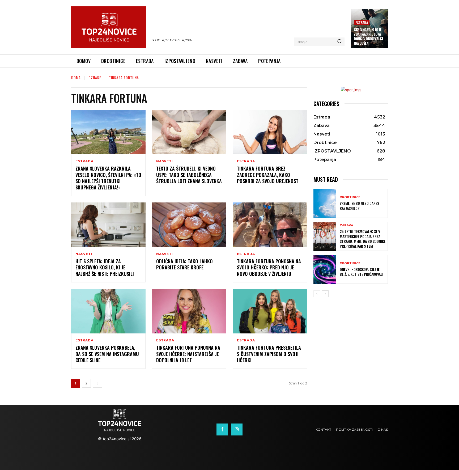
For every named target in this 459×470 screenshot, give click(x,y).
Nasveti (164, 161)
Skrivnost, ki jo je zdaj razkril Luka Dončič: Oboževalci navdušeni (368, 36)
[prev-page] (316, 293)
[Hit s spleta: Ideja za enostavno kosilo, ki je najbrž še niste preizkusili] (108, 224)
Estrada (361, 22)
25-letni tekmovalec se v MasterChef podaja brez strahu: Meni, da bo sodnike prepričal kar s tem (362, 238)
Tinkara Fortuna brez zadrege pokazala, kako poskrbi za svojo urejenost (267, 174)
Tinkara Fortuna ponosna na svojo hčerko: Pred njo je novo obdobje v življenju (269, 267)
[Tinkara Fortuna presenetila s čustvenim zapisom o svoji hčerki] (270, 311)
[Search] (339, 41)
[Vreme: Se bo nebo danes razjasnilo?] (324, 203)
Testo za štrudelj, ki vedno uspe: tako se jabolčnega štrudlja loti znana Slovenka (189, 174)
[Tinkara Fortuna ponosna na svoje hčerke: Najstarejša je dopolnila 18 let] (189, 311)
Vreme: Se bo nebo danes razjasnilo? (359, 205)
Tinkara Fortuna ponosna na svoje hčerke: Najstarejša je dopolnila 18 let (188, 353)
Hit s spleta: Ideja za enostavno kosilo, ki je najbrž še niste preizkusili (104, 267)
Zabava (346, 225)
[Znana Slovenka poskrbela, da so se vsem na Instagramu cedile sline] (108, 311)
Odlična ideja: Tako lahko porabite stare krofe (184, 264)
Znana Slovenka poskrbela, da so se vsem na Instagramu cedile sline (107, 353)
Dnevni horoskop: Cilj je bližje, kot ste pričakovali (361, 271)
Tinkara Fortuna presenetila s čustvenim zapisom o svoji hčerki (269, 353)
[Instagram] (237, 429)
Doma (76, 77)
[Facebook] (222, 429)
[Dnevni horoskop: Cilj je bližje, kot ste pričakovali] (324, 269)
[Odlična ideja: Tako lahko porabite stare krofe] (189, 224)
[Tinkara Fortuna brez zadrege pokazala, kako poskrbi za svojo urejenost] (270, 132)
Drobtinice (350, 197)
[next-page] (97, 383)
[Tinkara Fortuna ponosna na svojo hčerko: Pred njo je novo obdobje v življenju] (270, 224)
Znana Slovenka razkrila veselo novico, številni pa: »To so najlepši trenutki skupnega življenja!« (108, 177)
